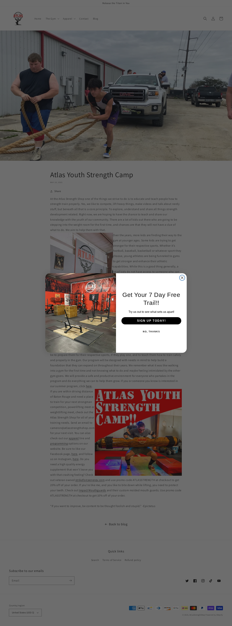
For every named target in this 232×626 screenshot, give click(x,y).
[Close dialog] (182, 277)
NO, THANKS (151, 331)
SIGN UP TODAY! (151, 320)
